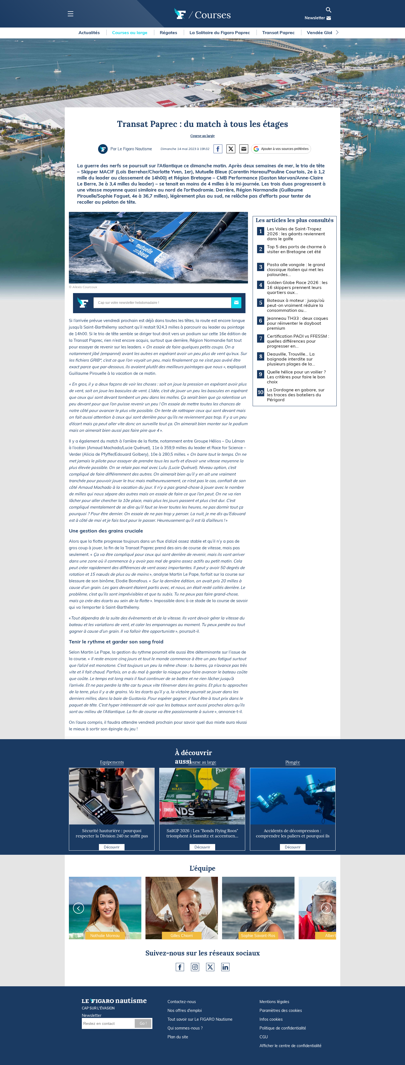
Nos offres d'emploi (185, 1010)
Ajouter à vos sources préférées (285, 149)
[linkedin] (225, 967)
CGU (264, 1036)
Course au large (202, 136)
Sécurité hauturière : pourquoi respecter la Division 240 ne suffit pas (112, 833)
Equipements (112, 762)
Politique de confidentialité (283, 1028)
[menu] (70, 14)
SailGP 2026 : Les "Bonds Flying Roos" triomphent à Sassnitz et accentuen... (202, 833)
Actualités (90, 32)
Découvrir (112, 847)
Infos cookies (271, 1019)
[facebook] (180, 967)
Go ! (143, 1023)
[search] (328, 10)
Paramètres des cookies (281, 1010)
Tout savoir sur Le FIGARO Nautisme (200, 1019)
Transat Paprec (279, 32)
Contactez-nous (182, 1001)
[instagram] (195, 967)
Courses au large (130, 32)
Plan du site (178, 1036)
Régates (169, 32)
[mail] (328, 18)
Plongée (292, 762)
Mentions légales (274, 1001)
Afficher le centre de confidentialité (291, 1045)
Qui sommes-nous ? (185, 1028)
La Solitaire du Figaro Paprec (220, 32)
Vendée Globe (322, 32)
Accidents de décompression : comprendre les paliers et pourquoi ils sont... (293, 836)
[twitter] (210, 967)
